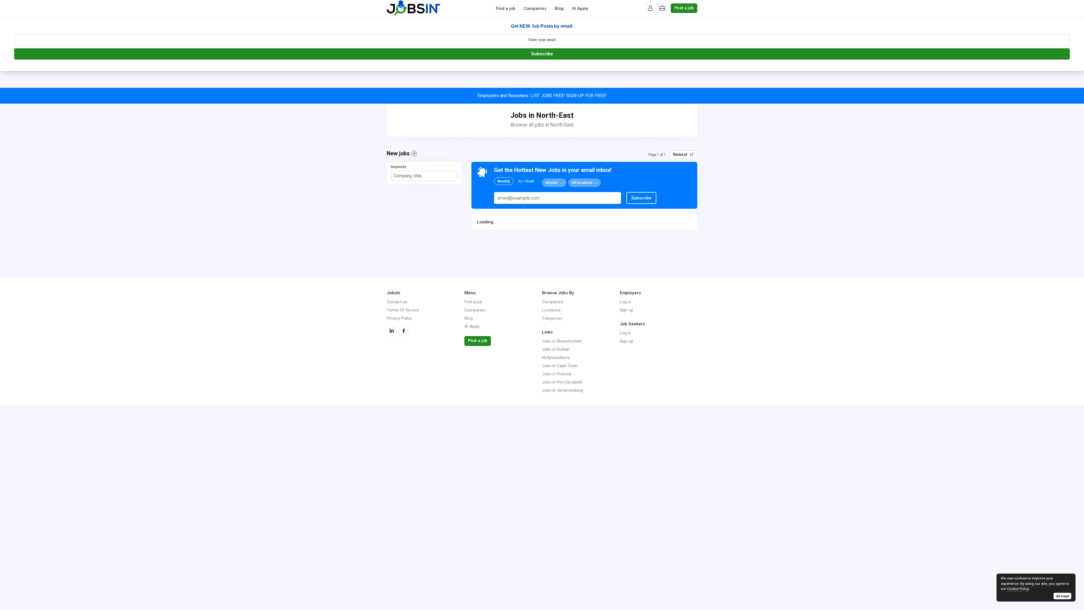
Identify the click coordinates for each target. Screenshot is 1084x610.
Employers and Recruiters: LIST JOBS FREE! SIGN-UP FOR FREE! (542, 95)
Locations (551, 310)
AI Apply (580, 8)
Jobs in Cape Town (560, 365)
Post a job (684, 8)
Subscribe (542, 53)
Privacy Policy (399, 318)
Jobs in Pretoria (556, 373)
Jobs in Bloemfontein (562, 341)
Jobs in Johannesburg (562, 390)
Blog (559, 8)
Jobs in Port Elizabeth (562, 382)
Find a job (505, 8)
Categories (552, 318)
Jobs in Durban (556, 349)
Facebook (403, 331)
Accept (1062, 596)
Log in (625, 301)
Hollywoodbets (556, 357)
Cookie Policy (1018, 589)
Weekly (503, 181)
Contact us (397, 301)
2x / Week (526, 181)
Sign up (626, 310)
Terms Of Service (403, 310)
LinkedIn (391, 331)
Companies (535, 8)
